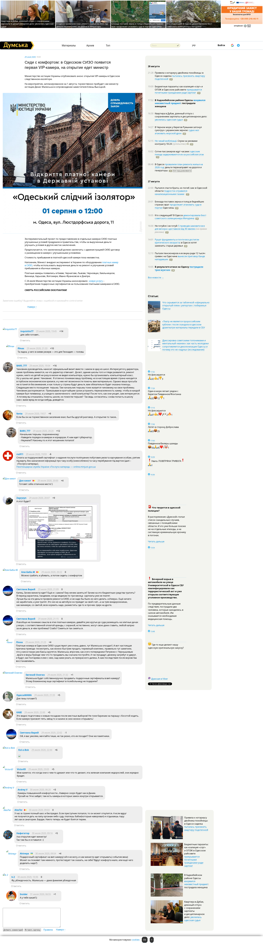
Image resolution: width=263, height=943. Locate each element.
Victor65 (21, 769)
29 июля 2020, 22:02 (51, 732)
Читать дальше (156, 541)
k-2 (13, 876)
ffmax (21, 348)
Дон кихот (25, 480)
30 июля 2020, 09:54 (45, 853)
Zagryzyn (21, 497)
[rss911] (8, 460)
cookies (136, 939)
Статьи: (153, 296)
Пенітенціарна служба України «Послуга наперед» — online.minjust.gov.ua (56, 466)
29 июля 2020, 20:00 (48, 480)
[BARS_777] (8, 371)
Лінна (19, 642)
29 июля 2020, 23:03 (38, 769)
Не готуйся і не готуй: (166, 225)
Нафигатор (22, 833)
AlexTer (18, 809)
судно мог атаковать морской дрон (177, 132)
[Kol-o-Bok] (9, 747)
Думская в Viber (159, 678)
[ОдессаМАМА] (8, 700)
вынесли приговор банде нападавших (180, 258)
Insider (24, 894)
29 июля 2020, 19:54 (39, 365)
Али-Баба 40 (28, 572)
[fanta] (8, 419)
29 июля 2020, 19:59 (36, 454)
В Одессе (160, 164)
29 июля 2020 (30, 57)
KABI (19, 712)
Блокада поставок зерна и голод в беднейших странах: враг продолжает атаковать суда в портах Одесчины (138, 25)
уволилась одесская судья (169, 119)
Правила (48, 929)
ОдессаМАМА (24, 695)
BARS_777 (21, 365)
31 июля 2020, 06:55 (40, 894)
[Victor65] (8, 769)
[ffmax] (10, 346)
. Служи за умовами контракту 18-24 (176, 142)
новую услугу (95, 280)
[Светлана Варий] (8, 595)
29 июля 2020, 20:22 (51, 572)
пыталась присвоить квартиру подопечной (180, 77)
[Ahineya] (11, 853)
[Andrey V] (8, 787)
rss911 (19, 454)
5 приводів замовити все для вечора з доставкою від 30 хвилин (180, 227)
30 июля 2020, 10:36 (27, 876)
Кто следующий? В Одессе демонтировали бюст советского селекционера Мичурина (189, 25)
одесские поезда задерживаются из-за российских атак (179, 153)
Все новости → (156, 277)
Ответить (25, 340)
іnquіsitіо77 (26, 331)
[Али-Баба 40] (10, 569)
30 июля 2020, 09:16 (42, 833)
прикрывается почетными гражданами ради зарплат (178, 91)
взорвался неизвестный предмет (180, 102)
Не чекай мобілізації (166, 140)
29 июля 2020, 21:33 (37, 348)
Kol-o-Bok (23, 749)
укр (194, 45)
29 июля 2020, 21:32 (57, 674)
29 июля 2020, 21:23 (35, 642)
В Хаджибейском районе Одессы (174, 100)
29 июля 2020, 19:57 (35, 413)
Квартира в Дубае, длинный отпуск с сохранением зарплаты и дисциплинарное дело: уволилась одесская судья (27, 24)
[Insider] (11, 900)
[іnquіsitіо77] (10, 329)
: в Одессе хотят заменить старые (176, 244)
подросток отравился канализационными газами (171, 192)
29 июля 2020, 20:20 (43, 430)
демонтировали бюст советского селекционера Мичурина (180, 217)
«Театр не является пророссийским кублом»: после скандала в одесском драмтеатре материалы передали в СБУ (183, 324)
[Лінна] (9, 642)
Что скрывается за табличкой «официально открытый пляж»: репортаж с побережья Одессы (185, 305)
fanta (19, 413)
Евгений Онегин (35, 674)
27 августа (154, 181)
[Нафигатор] (8, 839)
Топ (108, 45)
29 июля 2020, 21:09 (48, 589)
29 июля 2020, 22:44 (42, 749)
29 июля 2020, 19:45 (46, 331)
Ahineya (24, 853)
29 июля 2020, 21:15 (48, 618)
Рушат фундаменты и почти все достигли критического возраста (177, 241)
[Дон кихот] (9, 478)
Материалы (69, 45)
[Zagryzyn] (8, 503)
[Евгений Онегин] (12, 672)
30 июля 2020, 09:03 (39, 809)
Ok (144, 939)
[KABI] (8, 718)
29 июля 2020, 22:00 (34, 712)
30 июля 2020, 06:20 (40, 789)
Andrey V (22, 789)
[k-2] (5, 874)
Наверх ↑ (32, 306)
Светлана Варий (25, 589)
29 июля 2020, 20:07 (39, 497)
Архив (90, 45)
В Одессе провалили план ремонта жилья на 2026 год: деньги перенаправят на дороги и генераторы (82, 25)
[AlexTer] (7, 810)
